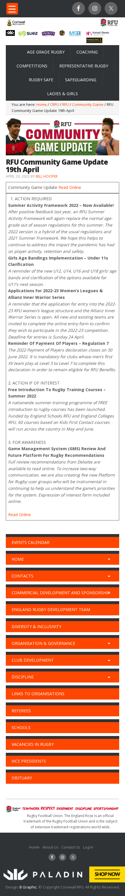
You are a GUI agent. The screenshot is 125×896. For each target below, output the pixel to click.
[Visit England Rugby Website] (109, 26)
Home (34, 847)
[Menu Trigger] (12, 8)
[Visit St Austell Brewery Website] (48, 36)
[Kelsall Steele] (97, 34)
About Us (50, 847)
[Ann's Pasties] (62, 34)
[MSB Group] (75, 35)
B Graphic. (28, 887)
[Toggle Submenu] (109, 559)
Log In (88, 847)
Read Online (69, 187)
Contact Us (70, 847)
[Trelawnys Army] (94, 41)
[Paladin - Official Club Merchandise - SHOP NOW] (62, 881)
